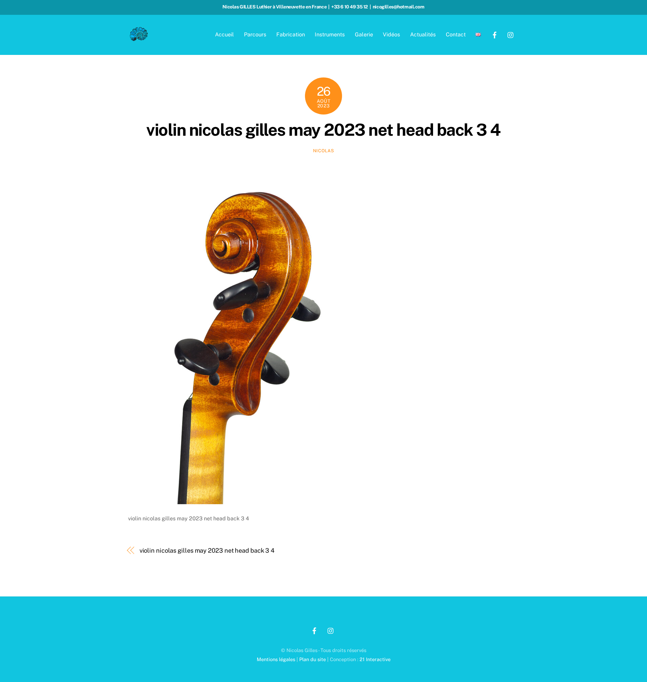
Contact (456, 34)
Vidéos (391, 34)
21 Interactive (375, 659)
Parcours (255, 34)
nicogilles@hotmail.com (399, 6)
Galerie (364, 34)
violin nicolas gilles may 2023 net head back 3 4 (323, 129)
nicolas (323, 150)
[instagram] (511, 34)
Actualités (423, 34)
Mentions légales (276, 659)
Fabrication (290, 34)
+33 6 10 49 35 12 (349, 6)
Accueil (224, 34)
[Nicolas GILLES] (139, 39)
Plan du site (312, 659)
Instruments (330, 34)
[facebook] (494, 34)
